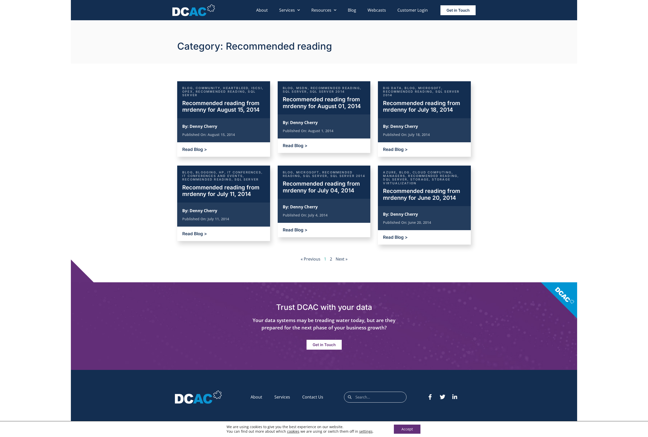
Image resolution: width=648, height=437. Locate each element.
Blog (352, 10)
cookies (293, 431)
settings (366, 431)
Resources (321, 10)
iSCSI (256, 88)
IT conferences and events (212, 176)
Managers (394, 176)
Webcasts (377, 10)
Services (287, 10)
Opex (187, 91)
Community (208, 88)
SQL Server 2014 (327, 91)
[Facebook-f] (430, 397)
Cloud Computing (432, 172)
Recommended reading (220, 91)
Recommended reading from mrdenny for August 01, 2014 (322, 102)
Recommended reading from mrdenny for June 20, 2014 (421, 194)
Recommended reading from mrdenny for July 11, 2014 (220, 190)
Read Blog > (194, 149)
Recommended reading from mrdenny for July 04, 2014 (321, 186)
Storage (419, 179)
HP (221, 172)
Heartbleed (235, 88)
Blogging (206, 172)
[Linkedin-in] (454, 397)
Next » (342, 259)
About (262, 10)
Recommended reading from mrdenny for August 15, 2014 (221, 106)
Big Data (392, 88)
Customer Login (412, 10)
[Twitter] (442, 397)
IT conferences (244, 172)
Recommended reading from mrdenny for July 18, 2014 (421, 106)
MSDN (302, 88)
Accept (407, 429)
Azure (389, 172)
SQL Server (295, 91)
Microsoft (429, 88)
